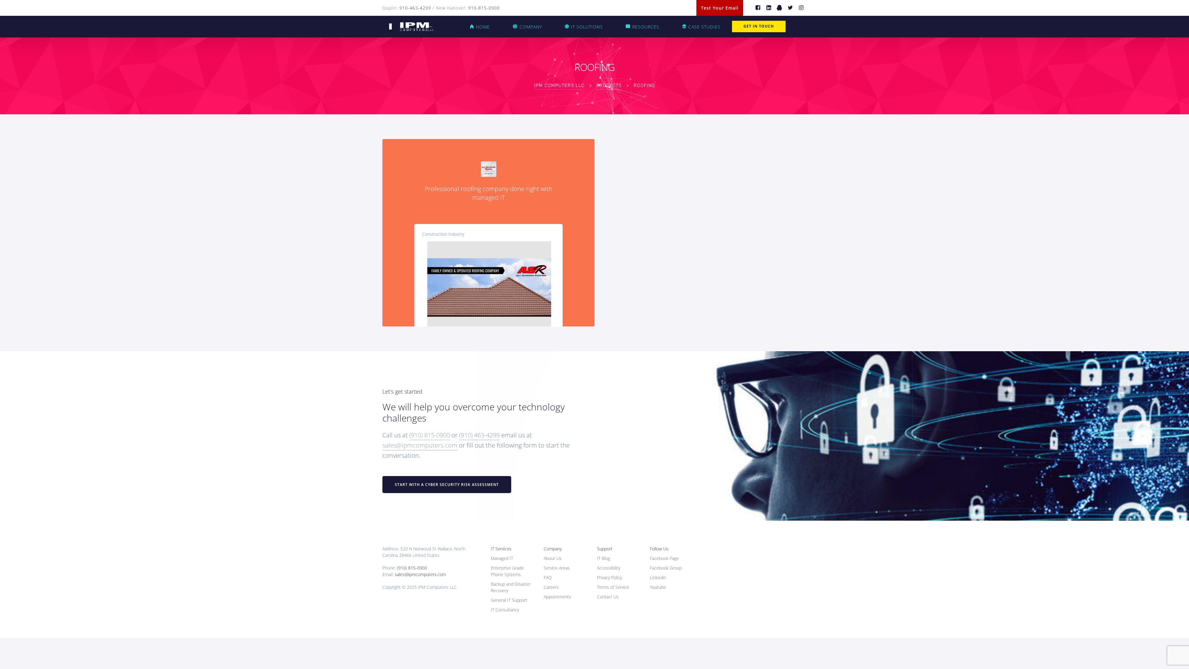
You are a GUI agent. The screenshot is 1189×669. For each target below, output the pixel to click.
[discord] (779, 7)
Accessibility (608, 568)
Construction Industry (443, 234)
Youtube (658, 587)
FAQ (548, 577)
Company (531, 27)
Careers (551, 587)
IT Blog (603, 558)
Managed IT (502, 558)
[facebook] (757, 7)
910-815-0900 (484, 8)
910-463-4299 (415, 8)
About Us (553, 558)
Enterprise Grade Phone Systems (507, 571)
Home (483, 27)
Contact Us (608, 597)
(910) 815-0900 (429, 435)
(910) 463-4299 (479, 435)
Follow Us (659, 549)
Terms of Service (613, 587)
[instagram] (801, 7)
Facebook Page (664, 558)
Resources (645, 27)
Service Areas (557, 568)
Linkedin (658, 577)
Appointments (557, 597)
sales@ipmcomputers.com (419, 445)
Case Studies (704, 27)
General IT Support (509, 600)
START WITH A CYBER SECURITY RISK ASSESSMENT (447, 484)
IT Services (501, 549)
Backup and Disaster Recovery (511, 587)
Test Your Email (719, 8)
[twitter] (790, 7)
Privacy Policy (609, 577)
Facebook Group (666, 568)
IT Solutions (587, 27)
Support (604, 549)
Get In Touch (758, 26)
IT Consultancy (505, 610)
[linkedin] (768, 7)
